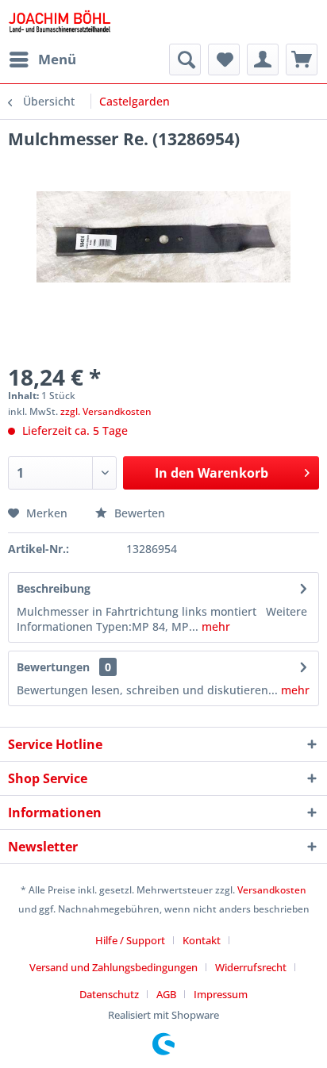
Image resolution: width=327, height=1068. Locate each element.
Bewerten (138, 513)
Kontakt (202, 940)
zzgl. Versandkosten (106, 411)
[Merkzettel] (224, 59)
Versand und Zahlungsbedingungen (113, 967)
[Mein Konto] (263, 59)
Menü (57, 59)
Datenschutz (109, 994)
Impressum (221, 994)
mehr (214, 626)
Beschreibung (53, 588)
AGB (166, 994)
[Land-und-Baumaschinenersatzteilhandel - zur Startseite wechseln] (59, 22)
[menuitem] (42, 59)
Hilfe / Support (130, 940)
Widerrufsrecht (251, 967)
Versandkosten (271, 890)
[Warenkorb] (301, 59)
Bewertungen (53, 666)
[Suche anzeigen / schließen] (185, 59)
